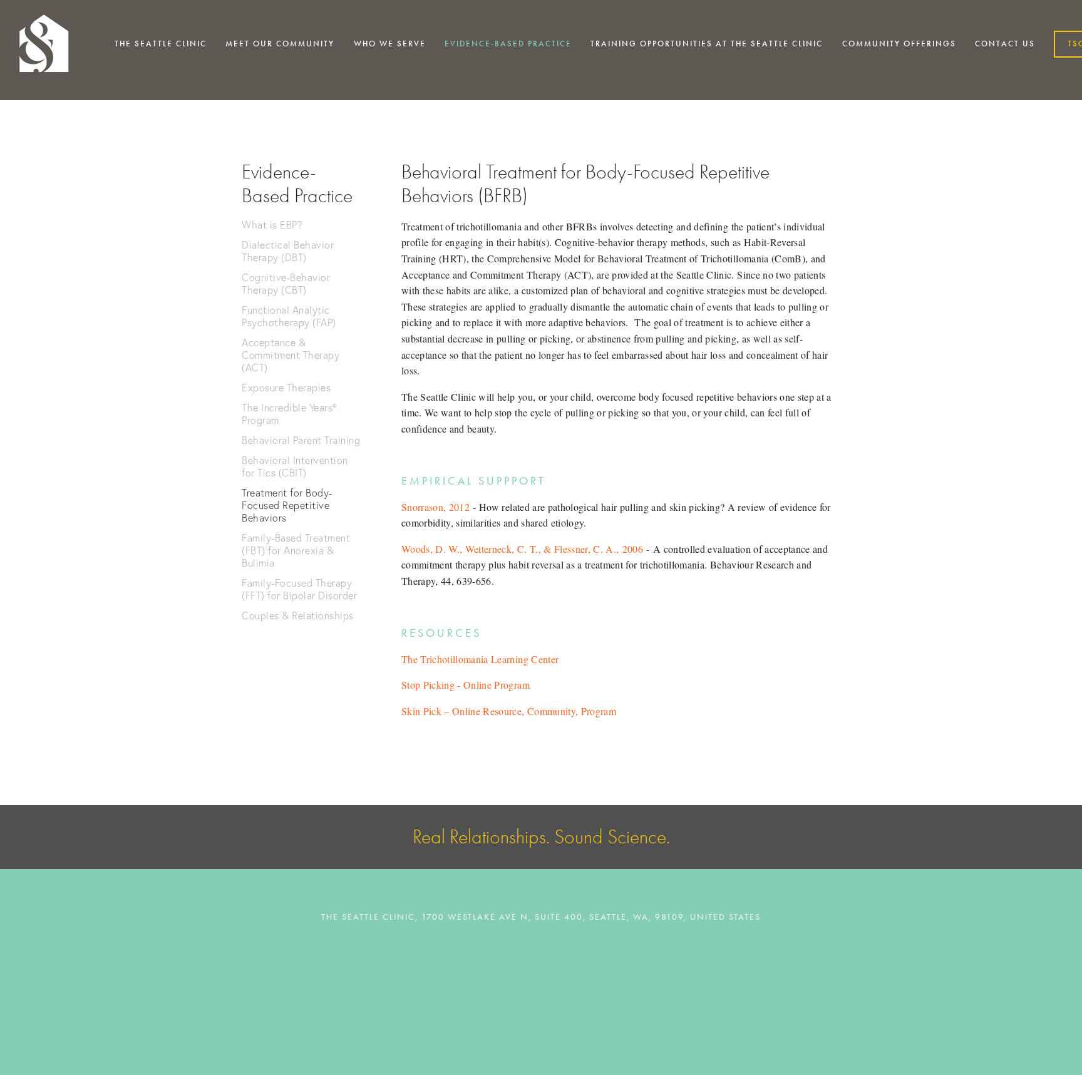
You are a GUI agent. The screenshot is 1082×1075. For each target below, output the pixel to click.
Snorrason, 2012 (435, 506)
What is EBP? (272, 225)
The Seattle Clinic (161, 44)
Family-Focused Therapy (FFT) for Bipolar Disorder (299, 589)
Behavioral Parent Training (301, 440)
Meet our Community (279, 44)
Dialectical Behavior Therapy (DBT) (288, 251)
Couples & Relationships (298, 615)
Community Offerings (899, 44)
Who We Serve (390, 44)
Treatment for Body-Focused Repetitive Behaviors (287, 505)
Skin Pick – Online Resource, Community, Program (508, 711)
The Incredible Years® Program (289, 413)
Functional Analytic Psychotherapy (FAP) (289, 316)
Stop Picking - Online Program (465, 684)
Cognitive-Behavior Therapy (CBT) (286, 283)
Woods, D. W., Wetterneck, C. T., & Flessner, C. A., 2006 (522, 548)
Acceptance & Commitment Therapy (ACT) (290, 355)
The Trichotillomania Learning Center (480, 659)
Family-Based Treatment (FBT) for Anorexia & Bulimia (296, 550)
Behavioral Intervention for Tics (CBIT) (295, 466)
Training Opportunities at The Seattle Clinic (706, 44)
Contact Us (1005, 44)
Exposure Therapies (286, 387)
